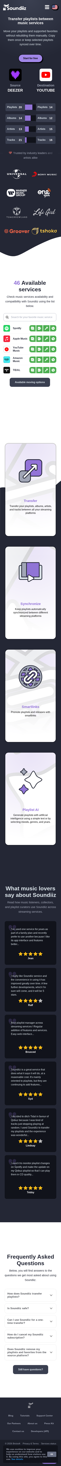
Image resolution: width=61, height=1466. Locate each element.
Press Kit (49, 1423)
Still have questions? (30, 1369)
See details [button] (17, 1459)
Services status (48, 1443)
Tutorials (25, 1415)
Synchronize (30, 604)
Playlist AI (31, 810)
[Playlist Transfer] (15, 7)
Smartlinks (30, 707)
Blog (10, 1415)
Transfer (30, 501)
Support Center (44, 1415)
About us (32, 1423)
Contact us (18, 1431)
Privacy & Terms (31, 1443)
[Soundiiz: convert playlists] (30, 1405)
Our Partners (14, 1423)
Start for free (30, 58)
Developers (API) (40, 1431)
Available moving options (30, 382)
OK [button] (51, 1454)
